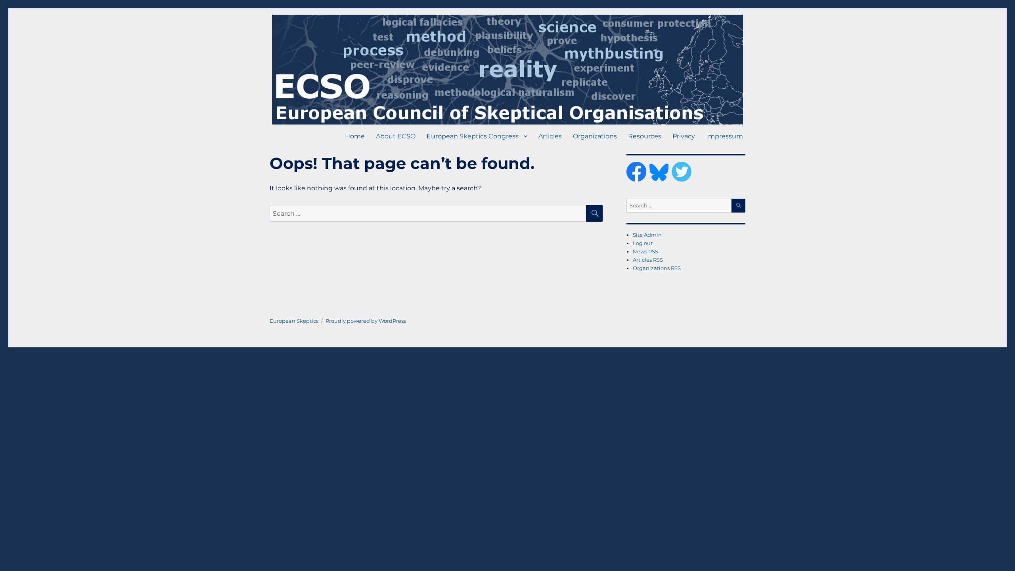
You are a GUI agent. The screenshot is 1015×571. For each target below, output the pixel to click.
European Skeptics (294, 321)
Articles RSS (648, 260)
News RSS (645, 251)
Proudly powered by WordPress (366, 321)
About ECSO (396, 136)
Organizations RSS (657, 268)
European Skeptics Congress (473, 136)
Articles (550, 136)
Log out (643, 243)
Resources (644, 136)
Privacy (683, 136)
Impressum (724, 136)
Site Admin (647, 235)
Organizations (595, 136)
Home (355, 136)
